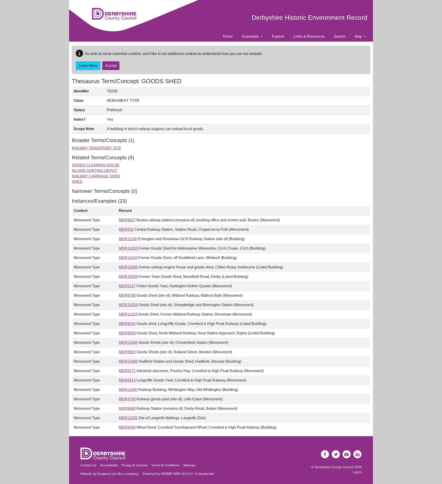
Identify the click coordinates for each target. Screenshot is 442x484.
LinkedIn (357, 454)
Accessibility (109, 465)
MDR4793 (127, 399)
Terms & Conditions (165, 465)
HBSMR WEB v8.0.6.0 (178, 473)
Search (340, 36)
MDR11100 (128, 239)
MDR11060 (128, 342)
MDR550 (126, 229)
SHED (77, 182)
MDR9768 (127, 295)
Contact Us (88, 465)
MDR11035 (128, 418)
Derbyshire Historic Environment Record (309, 17)
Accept (110, 66)
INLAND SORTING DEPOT (94, 171)
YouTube (347, 454)
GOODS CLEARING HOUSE (96, 165)
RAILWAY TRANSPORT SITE (96, 148)
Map (359, 36)
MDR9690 (127, 408)
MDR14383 (128, 361)
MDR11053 (128, 305)
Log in (357, 472)
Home (228, 36)
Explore (278, 36)
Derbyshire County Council (333, 467)
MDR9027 (127, 220)
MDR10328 (128, 277)
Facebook (325, 454)
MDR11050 (128, 390)
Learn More (88, 66)
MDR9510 (127, 324)
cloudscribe (206, 473)
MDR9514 (127, 380)
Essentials (251, 36)
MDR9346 (127, 427)
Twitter (336, 454)
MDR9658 (127, 333)
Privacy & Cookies (134, 465)
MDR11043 (128, 258)
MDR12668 (128, 267)
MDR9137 (127, 286)
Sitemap (189, 465)
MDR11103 (128, 314)
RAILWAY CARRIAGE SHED (96, 176)
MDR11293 (128, 248)
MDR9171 (127, 371)
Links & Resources (309, 36)
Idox (120, 473)
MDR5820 (127, 352)
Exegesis (103, 473)
